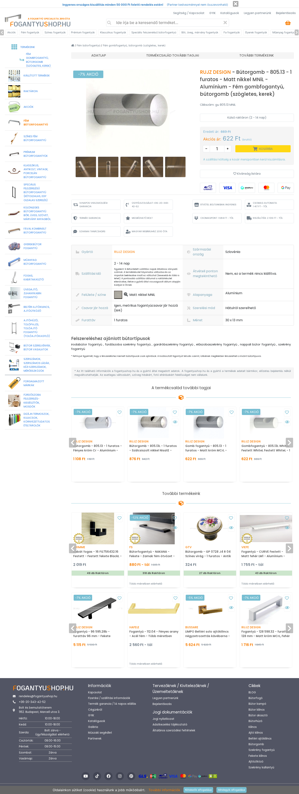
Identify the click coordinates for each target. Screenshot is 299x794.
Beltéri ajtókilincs (260, 739)
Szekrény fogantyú (262, 750)
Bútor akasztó (258, 715)
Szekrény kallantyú (261, 767)
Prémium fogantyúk (83, 32)
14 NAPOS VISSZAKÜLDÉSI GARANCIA (93, 204)
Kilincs (253, 727)
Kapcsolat (95, 692)
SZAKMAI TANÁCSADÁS (92, 231)
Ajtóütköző (256, 762)
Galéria (93, 727)
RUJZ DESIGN (216, 72)
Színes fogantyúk (55, 32)
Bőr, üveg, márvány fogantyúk (199, 32)
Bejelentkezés (286, 13)
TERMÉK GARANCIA (90, 218)
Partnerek (94, 739)
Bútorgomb (256, 744)
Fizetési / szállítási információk (109, 698)
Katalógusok (229, 13)
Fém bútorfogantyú (89, 45)
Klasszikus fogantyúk (113, 32)
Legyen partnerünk (257, 13)
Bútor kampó (257, 704)
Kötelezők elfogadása (198, 789)
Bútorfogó (256, 698)
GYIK (212, 13)
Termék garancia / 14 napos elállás (112, 704)
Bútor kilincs (257, 710)
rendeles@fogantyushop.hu (38, 696)
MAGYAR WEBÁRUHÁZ (149, 231)
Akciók (11, 32)
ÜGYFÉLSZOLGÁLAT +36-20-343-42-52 (150, 204)
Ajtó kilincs (256, 733)
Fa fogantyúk (232, 32)
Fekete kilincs (258, 756)
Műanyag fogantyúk (284, 32)
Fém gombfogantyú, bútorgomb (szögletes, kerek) (134, 45)
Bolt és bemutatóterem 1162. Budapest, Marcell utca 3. (39, 710)
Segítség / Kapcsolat (188, 13)
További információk (164, 790)
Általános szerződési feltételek (174, 730)
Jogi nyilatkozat (163, 719)
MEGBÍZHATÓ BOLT (142, 218)
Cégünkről (95, 710)
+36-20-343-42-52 (32, 702)
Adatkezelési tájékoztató (170, 724)
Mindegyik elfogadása (231, 789)
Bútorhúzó (255, 721)
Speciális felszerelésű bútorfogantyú (153, 32)
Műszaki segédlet (100, 733)
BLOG (252, 692)
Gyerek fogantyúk (256, 32)
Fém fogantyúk (30, 32)
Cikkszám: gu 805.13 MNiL (218, 105)
